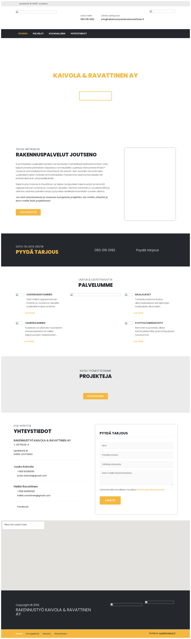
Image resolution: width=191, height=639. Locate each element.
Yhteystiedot (79, 33)
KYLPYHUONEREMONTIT (149, 323)
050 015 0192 (87, 19)
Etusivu (23, 33)
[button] (95, 95)
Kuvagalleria (57, 33)
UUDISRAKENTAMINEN (39, 294)
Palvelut (38, 33)
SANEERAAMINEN (35, 323)
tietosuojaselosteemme (151, 489)
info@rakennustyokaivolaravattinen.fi (122, 19)
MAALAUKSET (143, 294)
